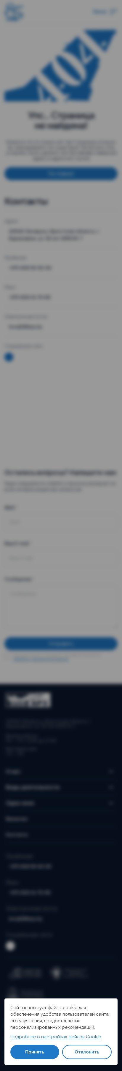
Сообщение (19, 579)
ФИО (11, 508)
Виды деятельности (33, 787)
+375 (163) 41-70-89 (29, 297)
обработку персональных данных (40, 659)
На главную (61, 173)
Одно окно (20, 803)
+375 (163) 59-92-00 (30, 268)
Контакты (17, 834)
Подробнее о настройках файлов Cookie (55, 1036)
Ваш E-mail (18, 543)
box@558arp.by (25, 326)
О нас (13, 771)
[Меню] (114, 12)
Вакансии (16, 819)
